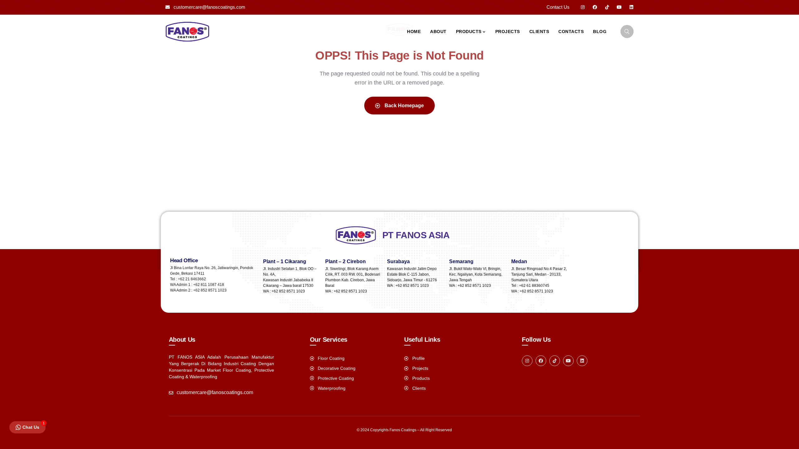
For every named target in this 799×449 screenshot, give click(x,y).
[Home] (187, 31)
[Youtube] (619, 7)
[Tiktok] (607, 7)
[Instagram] (583, 7)
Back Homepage (403, 105)
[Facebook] (595, 7)
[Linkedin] (631, 7)
